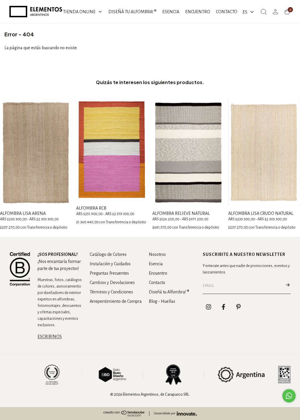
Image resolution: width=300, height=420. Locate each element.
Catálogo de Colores (108, 254)
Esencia (156, 263)
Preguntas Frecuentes (109, 273)
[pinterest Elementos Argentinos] (238, 307)
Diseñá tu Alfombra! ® (169, 292)
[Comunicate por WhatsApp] (289, 395)
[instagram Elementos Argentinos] (208, 307)
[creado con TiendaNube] (123, 413)
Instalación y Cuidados (110, 263)
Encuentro (158, 273)
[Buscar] (263, 11)
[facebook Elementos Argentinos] (223, 307)
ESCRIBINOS (50, 336)
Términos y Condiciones (111, 292)
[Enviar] (288, 286)
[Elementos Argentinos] (35, 11)
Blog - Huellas (162, 301)
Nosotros (157, 254)
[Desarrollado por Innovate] (175, 414)
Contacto (157, 282)
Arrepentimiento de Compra (116, 301)
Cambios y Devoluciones (112, 282)
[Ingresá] (275, 11)
